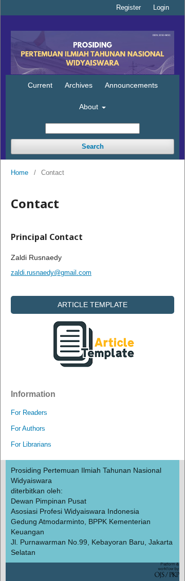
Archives (78, 85)
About (89, 107)
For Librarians (31, 444)
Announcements (131, 85)
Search (93, 146)
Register (128, 7)
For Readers (29, 412)
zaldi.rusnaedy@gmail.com (51, 272)
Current (40, 85)
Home (19, 172)
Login (161, 7)
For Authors (28, 428)
